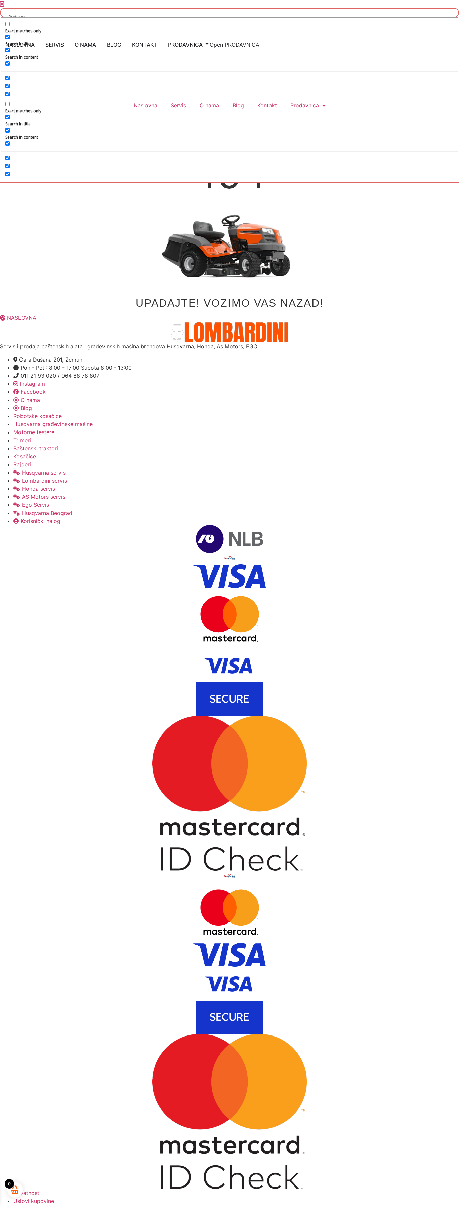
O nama (209, 105)
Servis (178, 105)
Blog (238, 105)
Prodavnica (304, 105)
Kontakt (267, 105)
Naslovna (145, 105)
